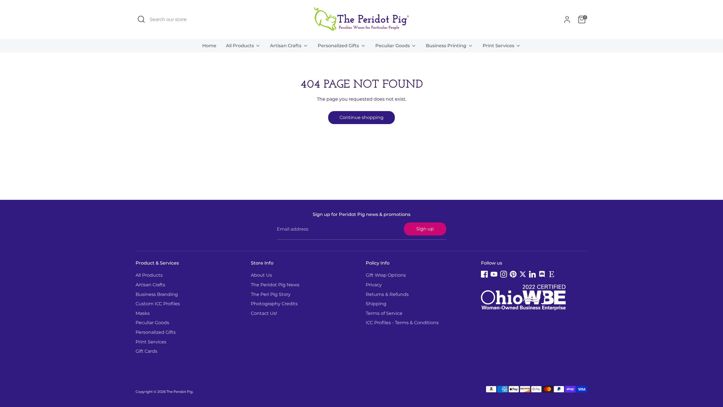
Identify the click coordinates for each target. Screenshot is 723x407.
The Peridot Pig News (275, 284)
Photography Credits (274, 303)
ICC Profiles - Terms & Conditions (402, 322)
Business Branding (157, 294)
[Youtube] (494, 274)
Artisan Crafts (286, 45)
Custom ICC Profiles (158, 303)
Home (209, 45)
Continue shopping (361, 117)
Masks (143, 313)
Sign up (425, 228)
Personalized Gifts (339, 45)
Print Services (499, 45)
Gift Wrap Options (386, 275)
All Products (240, 45)
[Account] (567, 19)
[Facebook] (484, 274)
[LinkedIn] (532, 274)
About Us (261, 275)
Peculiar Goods (393, 45)
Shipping (376, 303)
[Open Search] (141, 19)
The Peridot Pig (179, 391)
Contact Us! (264, 313)
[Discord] (542, 274)
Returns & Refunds (387, 294)
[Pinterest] (513, 274)
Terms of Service (384, 313)
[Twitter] (522, 274)
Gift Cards (146, 351)
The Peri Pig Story (271, 294)
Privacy (374, 284)
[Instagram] (503, 274)
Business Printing (446, 45)
